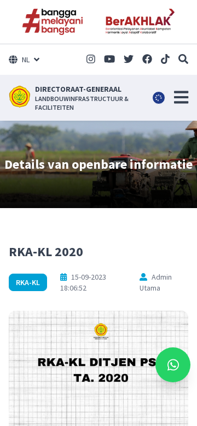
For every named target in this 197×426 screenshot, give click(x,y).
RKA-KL (28, 282)
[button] (181, 97)
